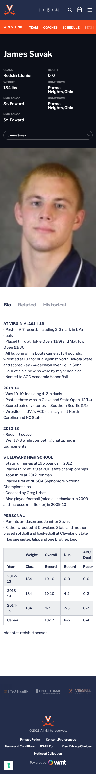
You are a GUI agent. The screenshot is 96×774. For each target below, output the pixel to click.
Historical (54, 305)
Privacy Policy (30, 739)
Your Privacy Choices (77, 746)
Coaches (50, 27)
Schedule (71, 27)
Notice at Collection (48, 753)
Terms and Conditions (20, 746)
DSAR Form (48, 746)
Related (27, 305)
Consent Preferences (61, 739)
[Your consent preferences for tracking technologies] (8, 765)
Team (33, 27)
